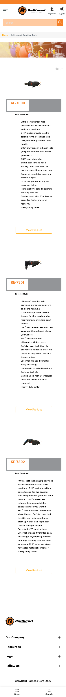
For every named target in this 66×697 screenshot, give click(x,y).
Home (5, 35)
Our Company (15, 637)
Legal (10, 656)
